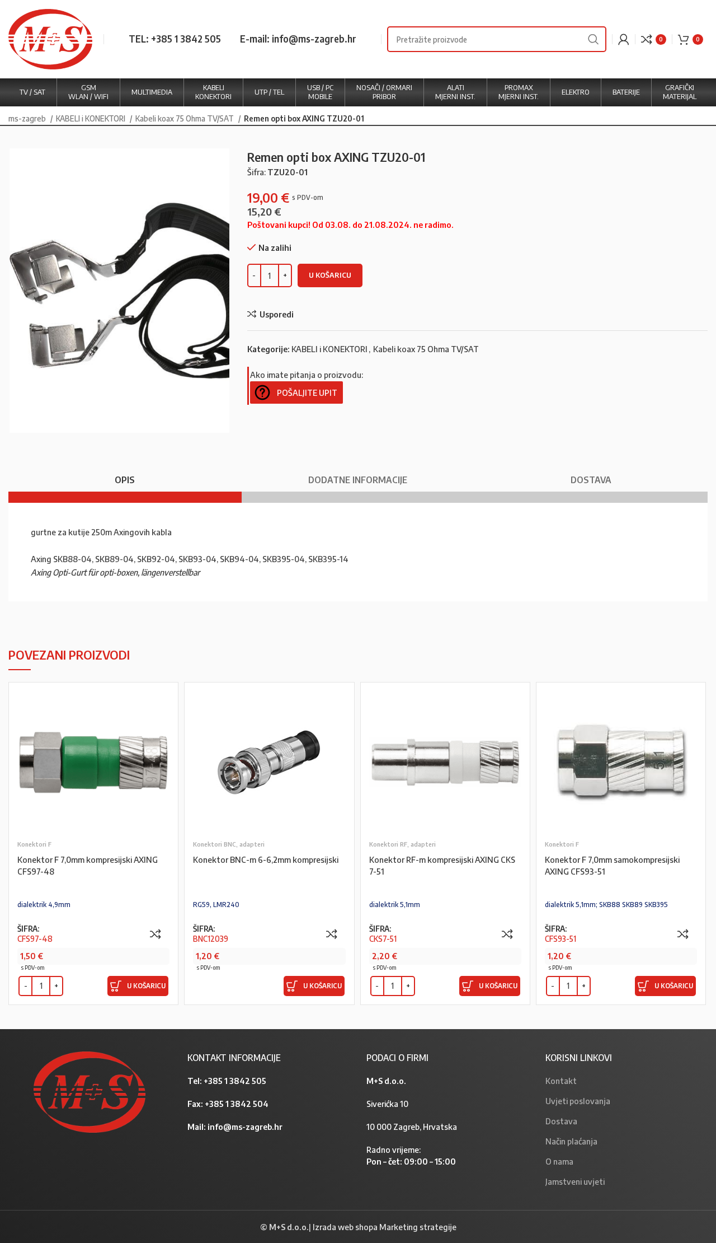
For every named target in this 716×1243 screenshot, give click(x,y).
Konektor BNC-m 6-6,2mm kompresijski (265, 859)
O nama (559, 1161)
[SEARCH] (593, 39)
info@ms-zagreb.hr (245, 1126)
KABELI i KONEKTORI (91, 118)
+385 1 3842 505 (235, 1081)
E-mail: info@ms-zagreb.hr (298, 38)
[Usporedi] (155, 934)
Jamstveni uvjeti (575, 1181)
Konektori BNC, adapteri (229, 844)
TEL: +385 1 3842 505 (175, 38)
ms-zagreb (28, 118)
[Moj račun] (624, 39)
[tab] (125, 474)
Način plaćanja (571, 1141)
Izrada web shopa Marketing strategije (384, 1227)
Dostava (561, 1121)
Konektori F (34, 844)
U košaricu (330, 274)
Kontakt (561, 1081)
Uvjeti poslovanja (577, 1101)
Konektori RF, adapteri (402, 844)
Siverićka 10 (387, 1104)
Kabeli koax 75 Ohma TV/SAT (185, 118)
